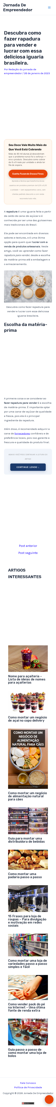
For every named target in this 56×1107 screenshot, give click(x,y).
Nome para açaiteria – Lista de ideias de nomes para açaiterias (26, 679)
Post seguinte (28, 553)
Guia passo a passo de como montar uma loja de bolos (27, 1053)
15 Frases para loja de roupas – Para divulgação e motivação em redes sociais (27, 920)
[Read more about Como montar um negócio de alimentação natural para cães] (28, 758)
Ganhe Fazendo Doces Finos (28, 173)
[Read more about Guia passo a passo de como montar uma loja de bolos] (28, 1031)
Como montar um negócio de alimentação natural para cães (27, 796)
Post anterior (28, 545)
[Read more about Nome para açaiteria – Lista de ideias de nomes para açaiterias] (28, 658)
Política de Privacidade (28, 1087)
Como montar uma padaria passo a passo (25, 875)
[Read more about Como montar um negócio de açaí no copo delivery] (28, 701)
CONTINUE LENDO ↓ (28, 467)
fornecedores (22, 433)
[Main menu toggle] (49, 7)
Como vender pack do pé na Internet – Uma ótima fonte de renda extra (26, 1007)
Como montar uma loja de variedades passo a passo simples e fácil (27, 964)
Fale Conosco (28, 1082)
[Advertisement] (28, 106)
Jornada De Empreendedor (17, 7)
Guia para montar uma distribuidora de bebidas (26, 840)
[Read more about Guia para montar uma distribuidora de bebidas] (28, 820)
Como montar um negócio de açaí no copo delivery (27, 718)
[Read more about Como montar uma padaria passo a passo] (28, 859)
